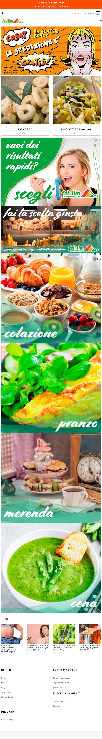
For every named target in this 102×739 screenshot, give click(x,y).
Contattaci (6, 692)
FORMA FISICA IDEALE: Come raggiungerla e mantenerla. (90, 647)
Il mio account (59, 701)
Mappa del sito (7, 697)
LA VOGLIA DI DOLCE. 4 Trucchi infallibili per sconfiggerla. (37, 647)
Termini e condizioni (61, 678)
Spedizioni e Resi (60, 687)
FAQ (3, 683)
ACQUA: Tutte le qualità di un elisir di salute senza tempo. (64, 647)
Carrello (56, 706)
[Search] (3, 13)
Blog (3, 687)
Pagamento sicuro (61, 683)
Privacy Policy (7, 720)
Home (3, 678)
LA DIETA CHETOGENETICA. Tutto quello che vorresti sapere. (9, 648)
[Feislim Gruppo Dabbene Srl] (13, 21)
